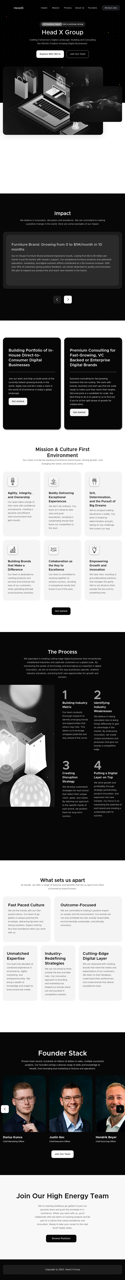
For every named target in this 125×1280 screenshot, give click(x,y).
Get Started (61, 1012)
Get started (18, 401)
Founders (92, 8)
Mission (55, 8)
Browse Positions (61, 1238)
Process (68, 8)
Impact (44, 8)
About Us (79, 8)
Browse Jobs (111, 8)
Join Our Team (77, 54)
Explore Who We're (50, 54)
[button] (57, 299)
